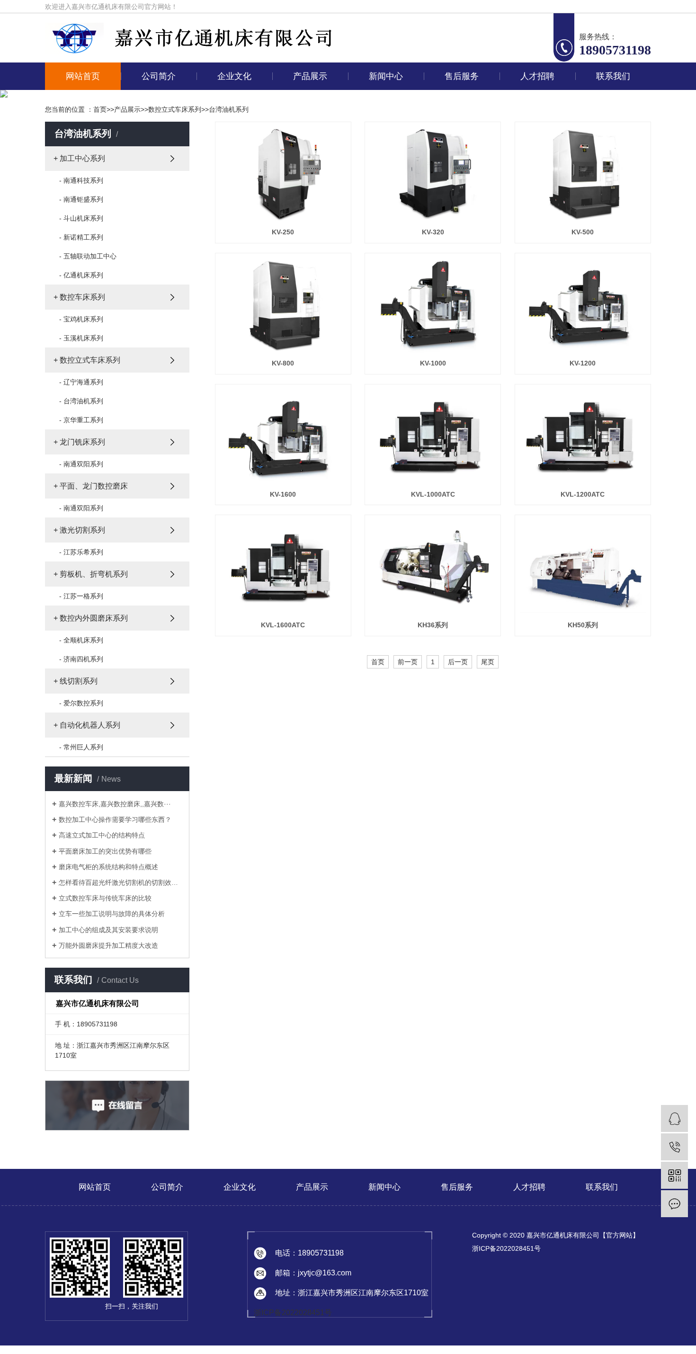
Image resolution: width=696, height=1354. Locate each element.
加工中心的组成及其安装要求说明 (108, 930)
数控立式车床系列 (308, 144)
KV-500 (582, 232)
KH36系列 (433, 625)
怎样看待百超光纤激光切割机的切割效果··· (120, 882)
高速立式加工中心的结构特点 (102, 835)
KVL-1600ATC (283, 625)
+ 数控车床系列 (79, 297)
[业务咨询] (674, 1118)
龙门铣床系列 (308, 165)
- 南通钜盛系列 (81, 199)
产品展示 (310, 76)
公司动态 (384, 100)
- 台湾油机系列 (81, 401)
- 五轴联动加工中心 (87, 256)
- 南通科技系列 (81, 180)
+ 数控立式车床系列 (87, 360)
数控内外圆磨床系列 (308, 253)
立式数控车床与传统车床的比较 (105, 898)
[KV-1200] (583, 305)
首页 (100, 109)
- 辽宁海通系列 (81, 382)
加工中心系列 (308, 100)
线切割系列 (308, 274)
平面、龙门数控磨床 (308, 187)
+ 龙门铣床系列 (79, 442)
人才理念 (535, 100)
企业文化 (234, 76)
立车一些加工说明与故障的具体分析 (112, 914)
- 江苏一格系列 (81, 596)
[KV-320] (433, 174)
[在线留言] (674, 1203)
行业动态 (384, 122)
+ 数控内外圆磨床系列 (91, 618)
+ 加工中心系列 (79, 158)
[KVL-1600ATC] (283, 567)
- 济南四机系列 (81, 659)
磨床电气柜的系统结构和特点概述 (108, 867)
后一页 (458, 662)
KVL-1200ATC (583, 494)
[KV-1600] (283, 436)
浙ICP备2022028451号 (293, 1313)
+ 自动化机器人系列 (87, 725)
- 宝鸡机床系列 (81, 319)
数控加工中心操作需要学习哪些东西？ (115, 819)
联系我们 (613, 76)
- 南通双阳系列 (81, 464)
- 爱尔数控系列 (81, 703)
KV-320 (433, 232)
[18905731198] (674, 1146)
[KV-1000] (433, 305)
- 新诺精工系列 (81, 237)
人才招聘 (537, 76)
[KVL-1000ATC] (433, 436)
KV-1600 (283, 494)
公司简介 (159, 76)
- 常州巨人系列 (81, 747)
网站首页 (83, 76)
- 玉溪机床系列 (81, 338)
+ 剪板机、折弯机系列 (91, 574)
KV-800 (283, 363)
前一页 (408, 662)
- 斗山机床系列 (81, 218)
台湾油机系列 (229, 109)
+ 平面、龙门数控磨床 (91, 486)
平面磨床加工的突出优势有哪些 (105, 851)
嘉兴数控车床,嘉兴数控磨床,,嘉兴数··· (115, 804)
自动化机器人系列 (308, 296)
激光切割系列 (308, 209)
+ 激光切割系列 (79, 530)
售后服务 (462, 76)
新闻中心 (386, 76)
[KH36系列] (433, 567)
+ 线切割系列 (76, 681)
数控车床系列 (308, 122)
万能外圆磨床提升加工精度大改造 (108, 945)
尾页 (487, 662)
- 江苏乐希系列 (81, 552)
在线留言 (611, 100)
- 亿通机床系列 (81, 275)
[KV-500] (583, 174)
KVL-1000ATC (433, 494)
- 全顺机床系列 (81, 640)
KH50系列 (583, 625)
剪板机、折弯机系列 (308, 231)
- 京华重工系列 (81, 420)
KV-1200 (583, 363)
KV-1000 (433, 363)
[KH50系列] (583, 567)
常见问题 (384, 144)
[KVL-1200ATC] (583, 436)
